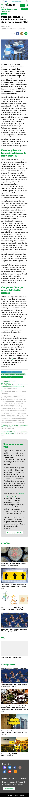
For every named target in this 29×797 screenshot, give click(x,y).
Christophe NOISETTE (9, 381)
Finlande (9, 372)
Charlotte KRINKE (8, 425)
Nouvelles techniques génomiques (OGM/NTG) (13, 374)
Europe (3, 372)
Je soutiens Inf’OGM (14, 533)
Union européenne (17, 372)
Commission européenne (8, 377)
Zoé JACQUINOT (6, 385)
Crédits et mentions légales (16, 795)
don (22, 5)
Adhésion (24, 9)
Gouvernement (19, 377)
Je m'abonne (9, 789)
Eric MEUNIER (5, 383)
